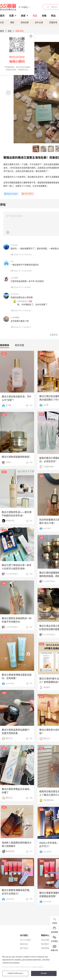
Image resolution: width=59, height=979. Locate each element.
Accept (44, 973)
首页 (2, 31)
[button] (25, 7)
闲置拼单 (53, 22)
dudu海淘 (14, 278)
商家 (23, 15)
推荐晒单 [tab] (4, 345)
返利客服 (45, 948)
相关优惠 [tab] (19, 345)
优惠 (11, 15)
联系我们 (45, 944)
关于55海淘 (25, 940)
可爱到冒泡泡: (22, 301)
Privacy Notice (37, 967)
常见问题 (45, 940)
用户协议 (24, 948)
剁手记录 (39, 22)
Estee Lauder (12, 194)
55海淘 (8, 7)
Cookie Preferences (15, 973)
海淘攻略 (25, 22)
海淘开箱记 (28, 194)
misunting (14, 294)
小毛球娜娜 (15, 317)
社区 (2, 22)
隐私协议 (24, 944)
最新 (12, 22)
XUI (12, 261)
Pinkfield (14, 245)
